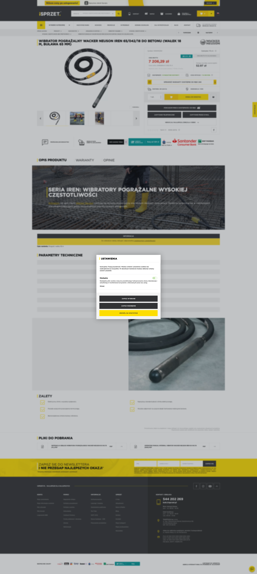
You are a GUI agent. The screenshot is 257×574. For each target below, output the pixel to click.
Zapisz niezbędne (128, 306)
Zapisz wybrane (128, 299)
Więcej (102, 286)
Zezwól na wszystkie (128, 313)
